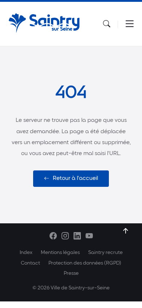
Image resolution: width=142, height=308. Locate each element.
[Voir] (129, 24)
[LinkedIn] (77, 237)
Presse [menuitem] (71, 273)
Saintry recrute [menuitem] (105, 252)
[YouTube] (89, 237)
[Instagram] (65, 237)
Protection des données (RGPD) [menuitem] (84, 263)
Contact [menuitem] (30, 263)
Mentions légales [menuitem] (60, 252)
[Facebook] (53, 237)
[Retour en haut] (125, 231)
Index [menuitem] (26, 252)
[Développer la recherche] (106, 24)
